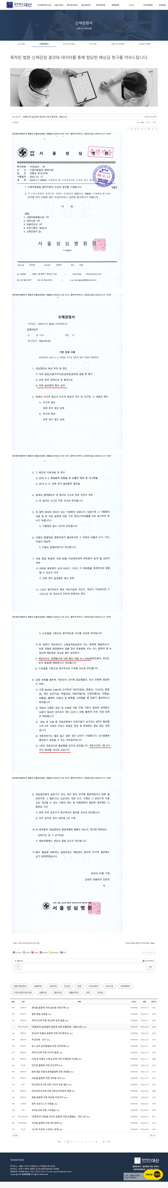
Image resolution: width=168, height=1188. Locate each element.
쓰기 (153, 1135)
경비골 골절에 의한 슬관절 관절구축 (49, 1007)
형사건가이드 (72, 4)
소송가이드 (58, 4)
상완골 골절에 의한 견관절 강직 (47, 1078)
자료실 (131, 4)
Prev (59, 1142)
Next (108, 1142)
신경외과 (53, 986)
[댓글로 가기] (149, 128)
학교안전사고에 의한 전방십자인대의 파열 (52, 1090)
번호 (13, 1001)
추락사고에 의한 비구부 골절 (45, 1052)
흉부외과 (58, 992)
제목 (79, 1001)
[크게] (135, 128)
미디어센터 (148, 4)
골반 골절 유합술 (40, 1013)
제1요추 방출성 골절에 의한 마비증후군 (50, 1033)
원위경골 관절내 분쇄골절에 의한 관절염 (51, 1071)
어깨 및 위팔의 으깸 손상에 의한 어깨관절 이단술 (55, 1058)
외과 (88, 992)
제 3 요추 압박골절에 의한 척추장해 (49, 1046)
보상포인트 (86, 4)
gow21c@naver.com (62, 1171)
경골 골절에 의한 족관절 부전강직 (48, 1097)
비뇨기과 (109, 986)
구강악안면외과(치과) (23, 992)
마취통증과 (125, 986)
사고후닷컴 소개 (44, 4)
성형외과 (43, 992)
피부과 (100, 992)
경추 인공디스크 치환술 (43, 1103)
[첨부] (156, 128)
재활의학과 (73, 992)
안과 (79, 986)
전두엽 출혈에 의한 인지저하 (45, 1065)
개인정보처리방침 (17, 1160)
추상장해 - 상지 (39, 1039)
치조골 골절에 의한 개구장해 (45, 1122)
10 (96, 1142)
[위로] (142, 128)
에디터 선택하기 (149, 961)
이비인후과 (93, 986)
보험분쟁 (115, 4)
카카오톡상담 (153, 1174)
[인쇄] (152, 128)
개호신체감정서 (20, 986)
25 (103, 1142)
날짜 (144, 1001)
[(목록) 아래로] (145, 128)
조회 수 (153, 1001)
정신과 (67, 986)
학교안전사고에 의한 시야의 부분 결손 (50, 1084)
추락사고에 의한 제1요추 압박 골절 (48, 1020)
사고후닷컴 (15, 122)
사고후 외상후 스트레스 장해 (45, 1129)
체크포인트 (100, 4)
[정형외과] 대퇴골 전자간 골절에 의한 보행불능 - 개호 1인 (59, 1116)
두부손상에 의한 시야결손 (44, 1110)
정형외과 (38, 986)
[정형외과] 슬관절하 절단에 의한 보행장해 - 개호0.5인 (45, 116)
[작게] (138, 128)
